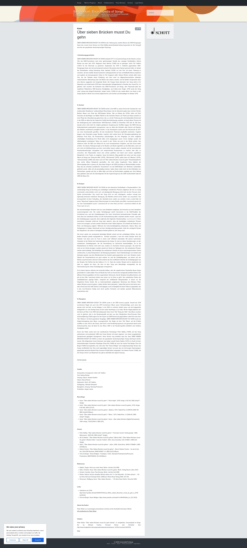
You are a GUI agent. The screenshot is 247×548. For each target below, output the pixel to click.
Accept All (38, 540)
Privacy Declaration (127, 543)
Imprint (118, 543)
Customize (12, 540)
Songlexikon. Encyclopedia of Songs (98, 11)
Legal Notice (139, 3)
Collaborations (109, 3)
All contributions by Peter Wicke (86, 511)
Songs (79, 3)
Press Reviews (120, 3)
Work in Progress (90, 3)
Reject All (25, 540)
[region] (25, 534)
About (100, 3)
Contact (130, 3)
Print (78, 531)
